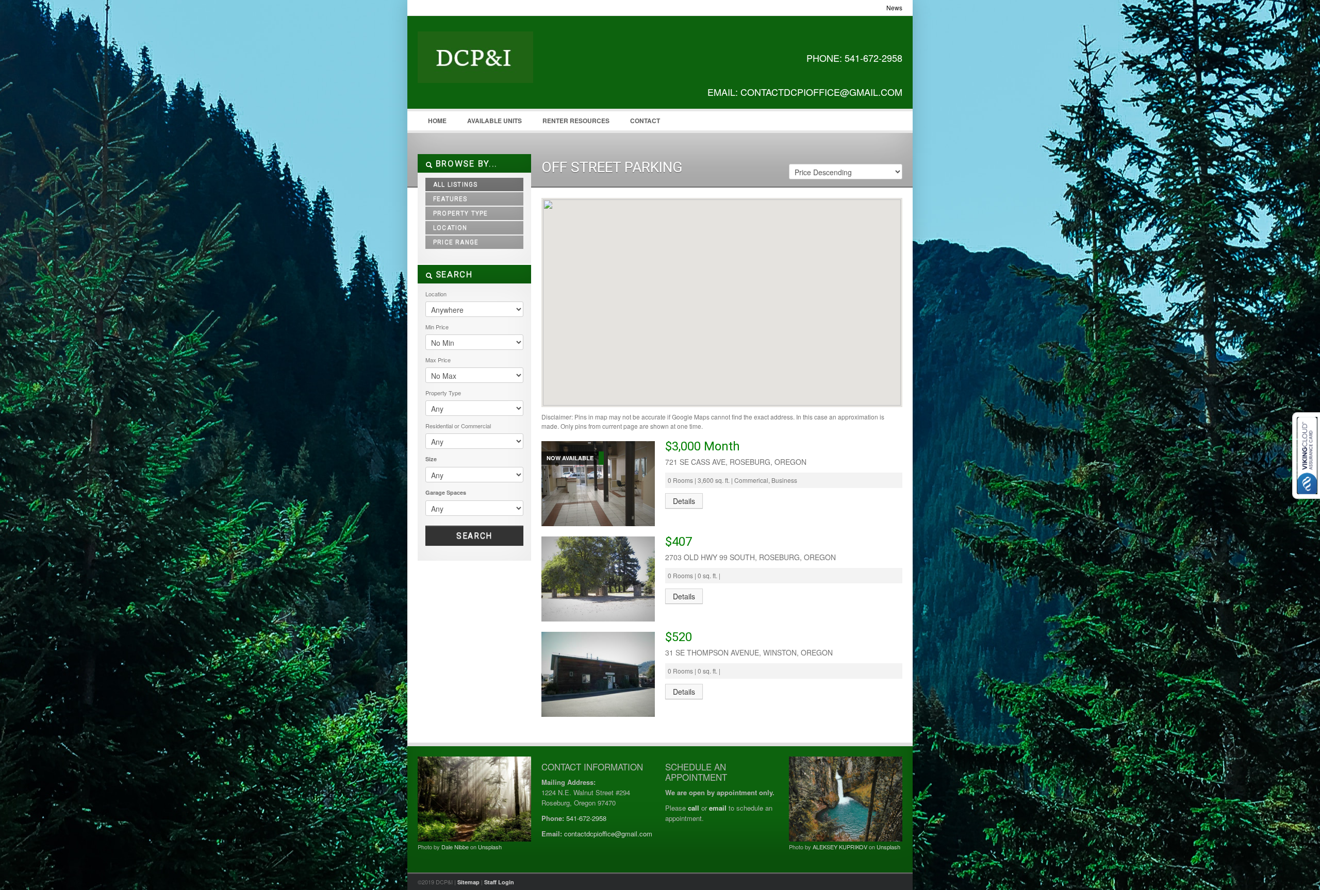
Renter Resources (575, 120)
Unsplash (490, 847)
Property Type (460, 213)
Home (437, 120)
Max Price (438, 360)
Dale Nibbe (455, 847)
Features (450, 199)
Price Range (455, 242)
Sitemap (468, 882)
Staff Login (499, 882)
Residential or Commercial (458, 426)
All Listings (455, 184)
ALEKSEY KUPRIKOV (840, 847)
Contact (645, 120)
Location (450, 227)
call (693, 808)
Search (474, 536)
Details (684, 501)
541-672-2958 (586, 818)
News (894, 7)
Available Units (494, 120)
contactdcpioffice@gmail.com (608, 833)
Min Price (437, 327)
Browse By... (465, 163)
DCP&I (495, 67)
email (718, 808)
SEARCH (453, 274)
